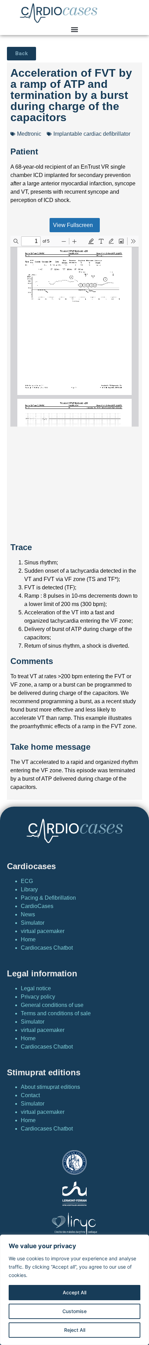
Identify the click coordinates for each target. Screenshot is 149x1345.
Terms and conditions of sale (56, 1013)
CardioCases (37, 906)
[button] (74, 29)
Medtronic (29, 134)
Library (29, 889)
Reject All (74, 1330)
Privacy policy (38, 997)
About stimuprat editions (50, 1087)
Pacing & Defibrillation (48, 898)
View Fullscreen (73, 225)
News (28, 914)
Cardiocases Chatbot (47, 948)
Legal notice (36, 988)
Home (28, 939)
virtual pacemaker (42, 931)
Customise (74, 1311)
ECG (27, 881)
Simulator (32, 923)
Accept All (74, 1292)
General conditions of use (52, 1005)
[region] (74, 1290)
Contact (30, 1095)
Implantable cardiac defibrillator (91, 134)
